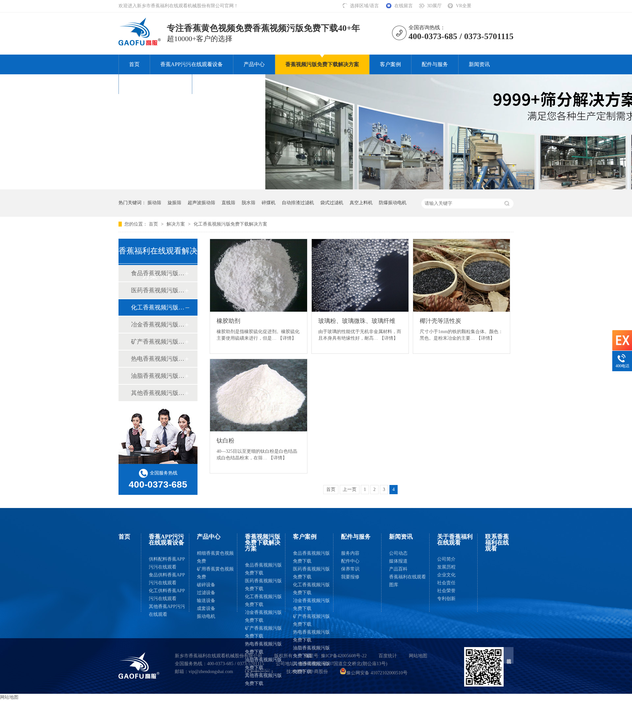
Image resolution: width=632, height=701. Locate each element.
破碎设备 (206, 584)
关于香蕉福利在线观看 (155, 84)
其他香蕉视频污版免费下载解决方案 (157, 393)
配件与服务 (435, 64)
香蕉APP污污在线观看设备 (191, 64)
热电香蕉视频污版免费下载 (263, 647)
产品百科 (398, 569)
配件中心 (350, 561)
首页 (134, 64)
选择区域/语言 (365, 5)
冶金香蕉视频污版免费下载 (263, 616)
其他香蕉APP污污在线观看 (167, 610)
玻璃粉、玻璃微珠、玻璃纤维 (356, 321)
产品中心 (254, 64)
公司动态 (398, 553)
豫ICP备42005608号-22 (344, 655)
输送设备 (206, 600)
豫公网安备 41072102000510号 (377, 672)
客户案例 (390, 64)
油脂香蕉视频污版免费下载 (263, 663)
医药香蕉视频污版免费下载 (263, 584)
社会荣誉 (446, 590)
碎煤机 (269, 202)
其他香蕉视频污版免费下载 (263, 679)
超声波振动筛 (201, 202)
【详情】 (287, 338)
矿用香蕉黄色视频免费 (215, 573)
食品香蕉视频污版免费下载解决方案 (157, 273)
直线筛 (228, 202)
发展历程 (446, 567)
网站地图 (418, 655)
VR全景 (463, 5)
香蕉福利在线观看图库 (407, 580)
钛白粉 (225, 440)
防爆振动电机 (393, 202)
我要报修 (350, 576)
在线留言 (403, 5)
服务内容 (350, 553)
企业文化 (446, 574)
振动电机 (206, 616)
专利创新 (446, 598)
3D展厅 (434, 5)
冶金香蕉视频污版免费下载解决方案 (157, 324)
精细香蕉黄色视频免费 (215, 557)
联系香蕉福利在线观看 (228, 84)
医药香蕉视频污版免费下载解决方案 (157, 290)
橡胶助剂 (228, 321)
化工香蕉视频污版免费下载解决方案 (230, 224)
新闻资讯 (479, 64)
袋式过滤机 (331, 202)
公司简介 (446, 559)
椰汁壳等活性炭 (440, 321)
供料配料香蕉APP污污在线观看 (167, 563)
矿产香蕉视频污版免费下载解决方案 (157, 341)
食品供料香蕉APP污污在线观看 (167, 578)
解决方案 (176, 224)
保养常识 (350, 569)
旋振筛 (174, 202)
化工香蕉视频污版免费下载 (263, 600)
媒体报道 (398, 561)
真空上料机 (361, 202)
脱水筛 (248, 202)
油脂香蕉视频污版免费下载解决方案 (157, 376)
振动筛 (154, 202)
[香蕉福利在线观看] (139, 665)
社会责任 (446, 582)
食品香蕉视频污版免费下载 (263, 569)
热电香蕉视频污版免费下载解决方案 (157, 358)
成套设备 (206, 608)
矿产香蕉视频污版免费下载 (263, 632)
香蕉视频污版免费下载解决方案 (322, 64)
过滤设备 (206, 592)
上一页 (349, 489)
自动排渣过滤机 (298, 202)
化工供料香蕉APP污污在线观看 (167, 594)
